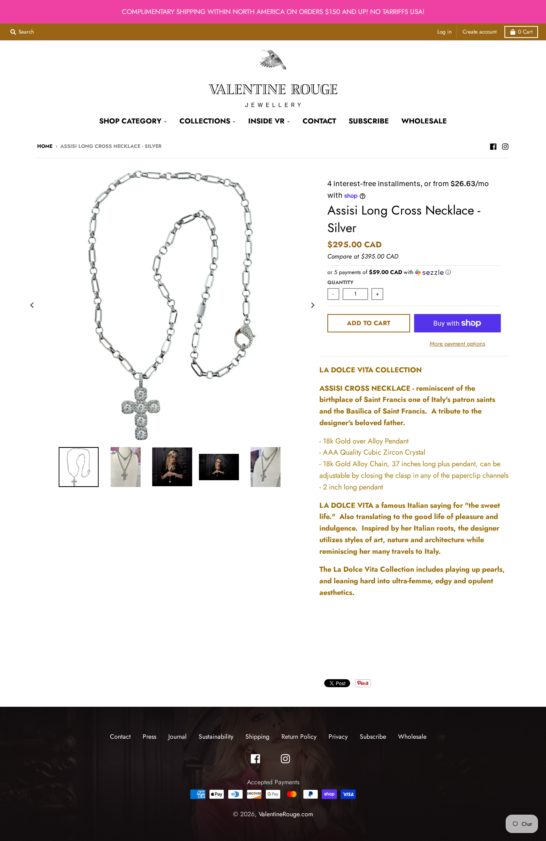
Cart (525, 32)
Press (149, 736)
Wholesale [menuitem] (424, 121)
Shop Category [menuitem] (130, 121)
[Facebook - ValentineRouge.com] (493, 145)
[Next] (312, 305)
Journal (177, 736)
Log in (444, 32)
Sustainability (216, 736)
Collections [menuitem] (204, 121)
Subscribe (373, 736)
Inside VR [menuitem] (266, 121)
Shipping (257, 736)
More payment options (457, 343)
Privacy (338, 736)
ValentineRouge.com (286, 814)
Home (44, 146)
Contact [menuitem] (319, 121)
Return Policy (299, 736)
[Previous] (32, 305)
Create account (479, 32)
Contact (120, 736)
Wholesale (412, 736)
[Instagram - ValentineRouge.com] (505, 145)
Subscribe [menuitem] (369, 121)
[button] (414, 272)
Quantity (340, 282)
